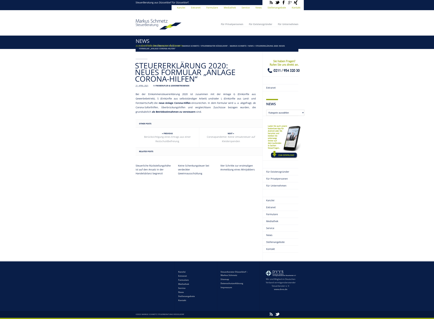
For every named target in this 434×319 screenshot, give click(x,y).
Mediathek (230, 7)
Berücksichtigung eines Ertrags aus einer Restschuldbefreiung (167, 139)
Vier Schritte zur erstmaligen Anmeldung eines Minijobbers (237, 167)
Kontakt (296, 7)
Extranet (196, 7)
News (258, 7)
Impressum (226, 287)
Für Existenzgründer (260, 24)
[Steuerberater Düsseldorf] (158, 28)
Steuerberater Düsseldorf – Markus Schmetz (223, 46)
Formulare (212, 7)
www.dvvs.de (280, 289)
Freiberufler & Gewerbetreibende (172, 85)
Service (246, 7)
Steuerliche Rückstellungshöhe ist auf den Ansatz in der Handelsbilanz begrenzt (153, 169)
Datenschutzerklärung (232, 283)
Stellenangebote (277, 7)
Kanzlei (181, 7)
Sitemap (225, 279)
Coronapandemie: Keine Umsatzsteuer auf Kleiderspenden (231, 139)
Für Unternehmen (288, 24)
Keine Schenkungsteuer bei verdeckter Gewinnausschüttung (193, 169)
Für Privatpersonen (232, 24)
